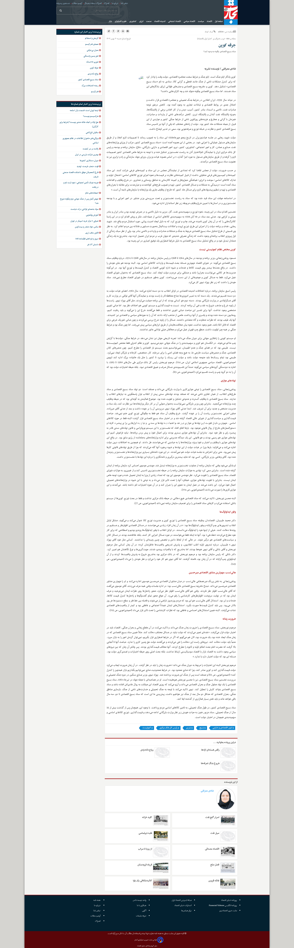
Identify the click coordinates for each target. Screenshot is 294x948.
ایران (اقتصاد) (202, 38)
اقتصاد (210, 21)
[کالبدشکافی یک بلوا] (160, 884)
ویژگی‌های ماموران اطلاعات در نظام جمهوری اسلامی (80, 140)
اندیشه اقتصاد (160, 21)
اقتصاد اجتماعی (174, 21)
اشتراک (106, 3)
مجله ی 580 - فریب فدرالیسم (224, 38)
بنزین (188, 728)
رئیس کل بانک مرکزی (168, 728)
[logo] (231, 12)
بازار (110, 21)
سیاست (201, 21)
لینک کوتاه (208, 32)
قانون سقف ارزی (91, 233)
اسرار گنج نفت (212, 817)
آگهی (144, 910)
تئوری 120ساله (92, 62)
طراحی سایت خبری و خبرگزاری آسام (146, 939)
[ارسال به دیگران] (128, 31)
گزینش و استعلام (91, 38)
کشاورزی (133, 21)
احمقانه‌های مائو (91, 193)
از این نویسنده (231, 782)
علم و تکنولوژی (121, 21)
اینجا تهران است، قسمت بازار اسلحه (84, 110)
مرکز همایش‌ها (186, 910)
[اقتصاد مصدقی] (228, 852)
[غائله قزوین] (228, 884)
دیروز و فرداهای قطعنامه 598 (86, 239)
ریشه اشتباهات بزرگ (90, 86)
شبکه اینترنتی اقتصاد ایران (182, 900)
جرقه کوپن (94, 68)
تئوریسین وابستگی (90, 56)
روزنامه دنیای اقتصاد (229, 900)
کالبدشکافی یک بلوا (142, 881)
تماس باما (124, 3)
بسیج (202, 728)
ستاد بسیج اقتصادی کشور (88, 80)
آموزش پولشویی (92, 215)
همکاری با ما (141, 905)
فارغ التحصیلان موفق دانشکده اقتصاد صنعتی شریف (80, 174)
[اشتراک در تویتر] (118, 31)
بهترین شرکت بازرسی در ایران (86, 155)
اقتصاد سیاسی (190, 21)
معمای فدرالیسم (91, 44)
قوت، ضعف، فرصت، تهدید (87, 166)
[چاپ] (123, 31)
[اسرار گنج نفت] (228, 820)
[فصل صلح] (228, 868)
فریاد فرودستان (145, 865)
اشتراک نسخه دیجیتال (93, 3)
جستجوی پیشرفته (63, 3)
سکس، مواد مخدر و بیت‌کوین (86, 227)
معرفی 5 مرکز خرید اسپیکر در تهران (84, 221)
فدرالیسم (94, 92)
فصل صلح (214, 865)
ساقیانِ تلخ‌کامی (92, 132)
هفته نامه (97, 900)
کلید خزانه (147, 817)
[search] (61, 11)
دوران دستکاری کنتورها (89, 161)
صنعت (149, 21)
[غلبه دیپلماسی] (160, 836)
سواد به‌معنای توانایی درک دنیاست (84, 209)
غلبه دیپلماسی (145, 833)
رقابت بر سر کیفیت (90, 149)
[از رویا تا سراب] (160, 852)
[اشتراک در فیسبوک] (113, 31)
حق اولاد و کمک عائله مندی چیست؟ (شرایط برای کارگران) (78, 124)
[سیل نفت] (228, 836)
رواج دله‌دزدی (147, 750)
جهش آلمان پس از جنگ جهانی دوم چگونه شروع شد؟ (79, 201)
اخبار (210, 38)
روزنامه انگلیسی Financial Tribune (223, 905)
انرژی (141, 21)
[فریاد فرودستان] (160, 868)
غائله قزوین (213, 881)
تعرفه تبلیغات (141, 916)
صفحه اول (219, 21)
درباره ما (115, 3)
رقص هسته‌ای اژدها (210, 750)
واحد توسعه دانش (139, 900)
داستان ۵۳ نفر (92, 245)
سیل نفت (214, 833)
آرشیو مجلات (77, 3)
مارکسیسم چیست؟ (90, 116)
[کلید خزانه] (160, 820)
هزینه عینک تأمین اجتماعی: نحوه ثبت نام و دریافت (80, 185)
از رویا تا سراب (145, 849)
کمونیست (146, 728)
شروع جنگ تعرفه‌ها (210, 763)
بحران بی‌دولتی (92, 50)
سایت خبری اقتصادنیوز (228, 910)
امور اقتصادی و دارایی (222, 728)
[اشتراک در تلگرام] (109, 31)
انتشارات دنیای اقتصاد (183, 905)
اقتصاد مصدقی (212, 849)
